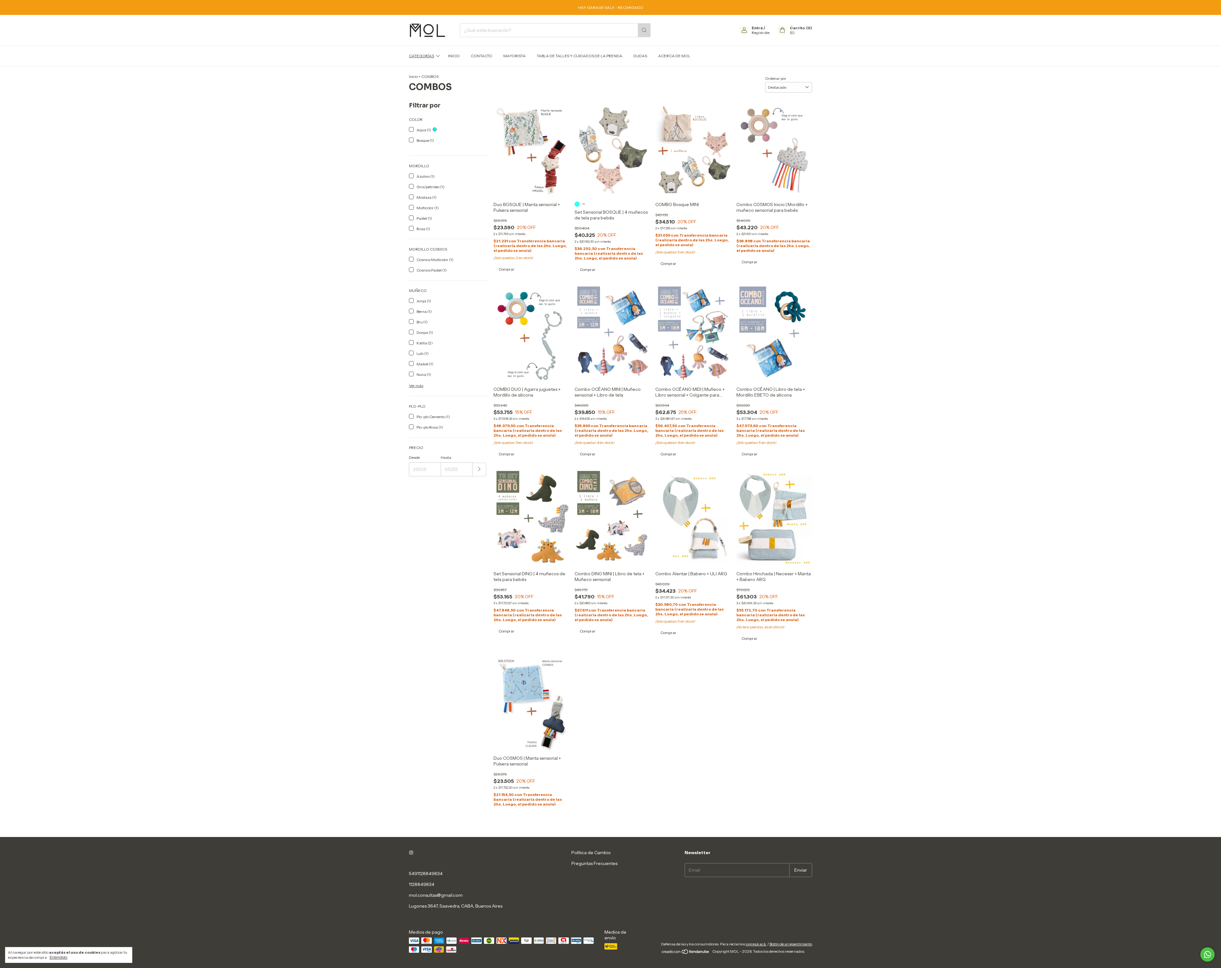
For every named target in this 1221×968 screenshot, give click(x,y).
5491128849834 (426, 873)
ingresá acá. (756, 944)
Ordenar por (775, 78)
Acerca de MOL (674, 55)
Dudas (640, 55)
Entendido (58, 957)
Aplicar (479, 469)
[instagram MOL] (411, 852)
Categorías (421, 55)
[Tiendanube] (685, 953)
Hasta (446, 457)
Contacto (481, 55)
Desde (414, 457)
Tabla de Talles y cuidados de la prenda (579, 55)
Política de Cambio (591, 852)
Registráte (760, 32)
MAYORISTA (514, 55)
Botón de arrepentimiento (790, 944)
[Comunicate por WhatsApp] (1207, 954)
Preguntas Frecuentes (594, 863)
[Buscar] (644, 30)
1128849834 (421, 884)
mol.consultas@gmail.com (436, 895)
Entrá (757, 27)
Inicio (454, 55)
